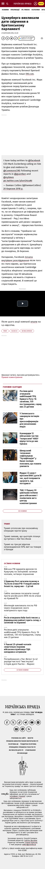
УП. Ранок (25, 10)
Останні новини (12, 563)
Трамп (5, 331)
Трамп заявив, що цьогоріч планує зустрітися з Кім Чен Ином (22, 537)
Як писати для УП (16, 750)
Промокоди (22, 753)
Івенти (30, 738)
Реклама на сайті (18, 738)
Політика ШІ (13, 744)
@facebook (34, 160)
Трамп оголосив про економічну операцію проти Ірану (21, 529)
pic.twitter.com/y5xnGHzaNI (17, 180)
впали (33, 321)
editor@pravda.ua (29, 845)
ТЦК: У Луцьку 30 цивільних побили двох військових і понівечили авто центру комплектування (29, 497)
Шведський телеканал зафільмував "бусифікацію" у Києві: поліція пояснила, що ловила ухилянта (30, 458)
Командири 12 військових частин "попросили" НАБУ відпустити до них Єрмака (29, 438)
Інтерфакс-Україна (17, 796)
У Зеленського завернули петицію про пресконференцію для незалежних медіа (29, 420)
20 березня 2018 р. (13, 188)
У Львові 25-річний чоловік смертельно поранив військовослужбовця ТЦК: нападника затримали (17, 648)
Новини (5, 10)
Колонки (36, 10)
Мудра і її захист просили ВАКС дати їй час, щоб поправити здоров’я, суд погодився (30, 478)
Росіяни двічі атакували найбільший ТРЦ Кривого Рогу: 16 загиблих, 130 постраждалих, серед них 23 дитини (31, 399)
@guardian (20, 173)
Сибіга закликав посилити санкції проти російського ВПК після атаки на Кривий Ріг (22, 596)
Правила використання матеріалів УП (22, 741)
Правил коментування (11, 377)
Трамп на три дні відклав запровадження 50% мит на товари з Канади (22, 547)
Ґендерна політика (28, 744)
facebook (14, 331)
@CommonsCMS (11, 170)
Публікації (15, 10)
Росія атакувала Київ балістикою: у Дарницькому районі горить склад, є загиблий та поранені (22, 620)
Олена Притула (31, 843)
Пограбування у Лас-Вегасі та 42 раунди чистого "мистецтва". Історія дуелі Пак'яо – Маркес (21, 661)
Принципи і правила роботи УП (22, 747)
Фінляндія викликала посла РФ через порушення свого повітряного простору (20, 608)
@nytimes (8, 177)
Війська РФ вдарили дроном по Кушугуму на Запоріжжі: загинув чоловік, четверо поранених (20, 571)
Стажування (30, 750)
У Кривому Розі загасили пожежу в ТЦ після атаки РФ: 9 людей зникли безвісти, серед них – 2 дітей (21, 584)
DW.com (30, 73)
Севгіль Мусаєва (30, 840)
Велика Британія (27, 331)
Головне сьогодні (12, 387)
